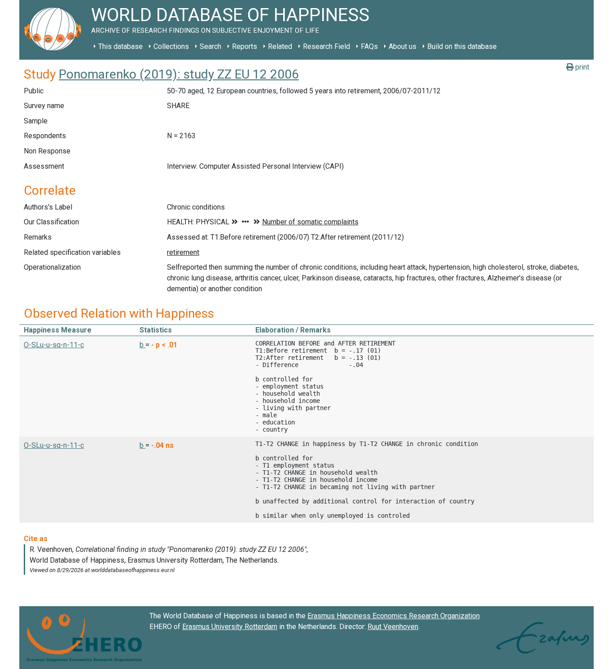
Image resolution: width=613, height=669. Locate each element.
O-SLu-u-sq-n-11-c (54, 345)
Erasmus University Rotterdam (229, 626)
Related (280, 46)
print (581, 67)
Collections (171, 46)
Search (210, 46)
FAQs (369, 46)
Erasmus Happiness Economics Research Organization (393, 616)
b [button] (142, 345)
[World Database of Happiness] (55, 30)
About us (402, 46)
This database (120, 46)
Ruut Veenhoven (393, 626)
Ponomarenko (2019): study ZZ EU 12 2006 (179, 74)
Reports (244, 46)
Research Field (326, 46)
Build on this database (462, 46)
